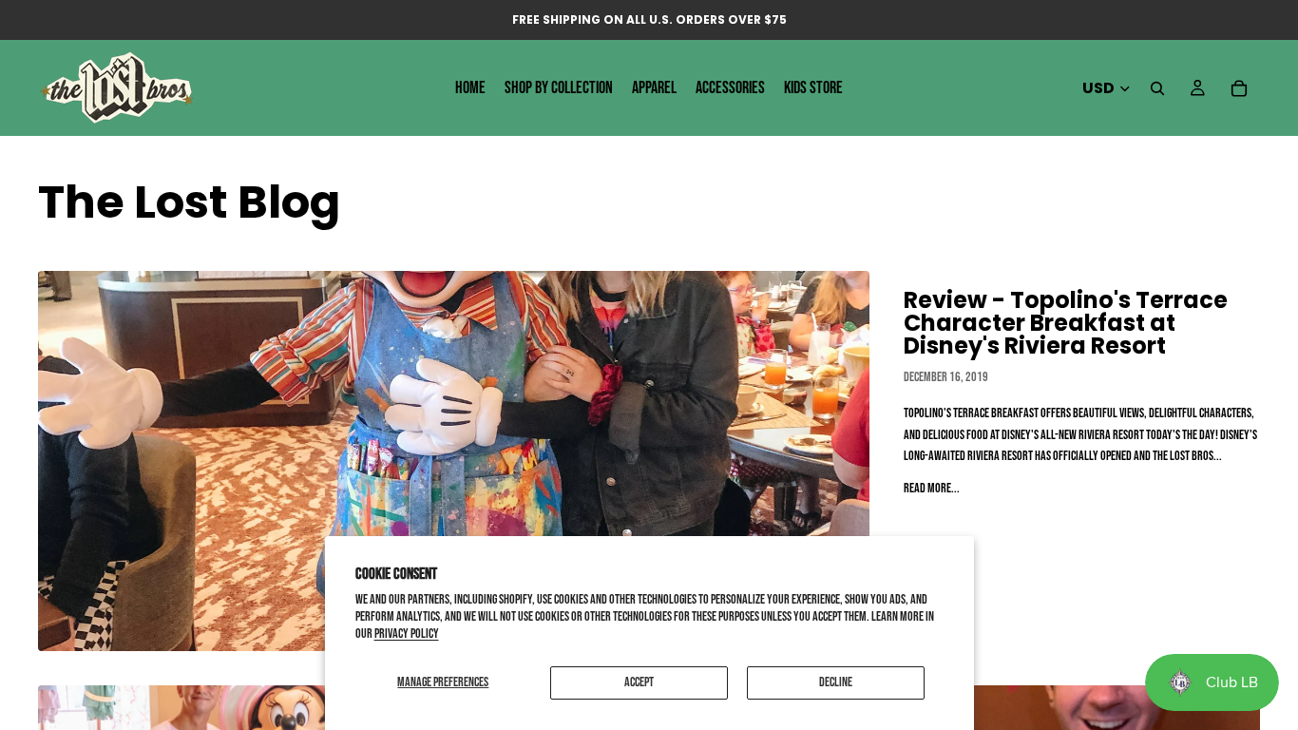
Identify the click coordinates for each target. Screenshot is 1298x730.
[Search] (1157, 88)
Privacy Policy (406, 633)
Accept (639, 682)
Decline (835, 682)
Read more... (932, 488)
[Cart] (1239, 88)
